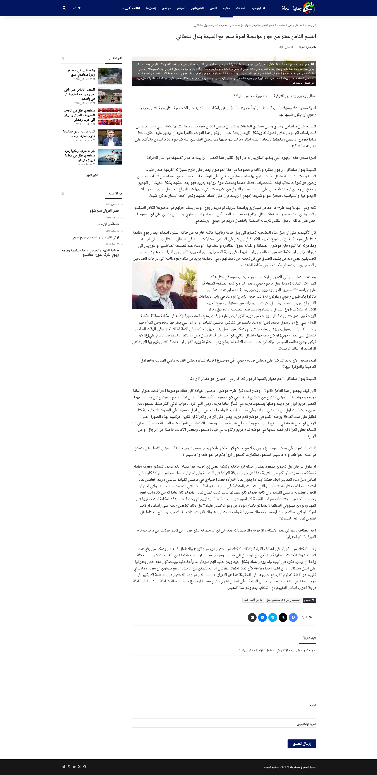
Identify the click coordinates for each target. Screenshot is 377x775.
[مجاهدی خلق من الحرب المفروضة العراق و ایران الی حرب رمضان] (110, 116)
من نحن (166, 8)
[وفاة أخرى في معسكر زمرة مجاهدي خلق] (110, 76)
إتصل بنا (151, 8)
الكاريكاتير (197, 8)
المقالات (240, 8)
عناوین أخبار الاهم (253, 600)
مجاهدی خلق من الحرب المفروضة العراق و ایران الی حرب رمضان (79, 115)
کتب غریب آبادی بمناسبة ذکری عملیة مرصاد (79, 134)
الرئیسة (311, 25)
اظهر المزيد (91, 175)
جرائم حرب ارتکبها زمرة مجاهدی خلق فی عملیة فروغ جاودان (79, 155)
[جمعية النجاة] (298, 8)
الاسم (313, 705)
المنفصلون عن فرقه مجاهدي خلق (283, 600)
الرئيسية (257, 8)
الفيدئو (181, 8)
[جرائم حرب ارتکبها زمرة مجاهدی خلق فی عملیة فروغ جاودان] (110, 157)
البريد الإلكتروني (306, 724)
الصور (213, 8)
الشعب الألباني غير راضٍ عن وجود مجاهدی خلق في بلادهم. (79, 94)
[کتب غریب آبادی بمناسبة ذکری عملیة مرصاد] (110, 137)
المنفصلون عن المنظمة (292, 25)
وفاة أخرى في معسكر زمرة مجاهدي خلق (81, 72)
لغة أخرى (130, 8)
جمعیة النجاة (306, 47)
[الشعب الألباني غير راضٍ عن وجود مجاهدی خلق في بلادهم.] (110, 95)
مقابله (226, 8)
